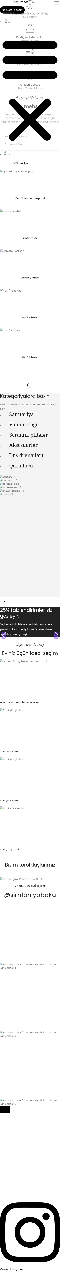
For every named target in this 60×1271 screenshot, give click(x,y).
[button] (30, 90)
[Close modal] (5, 1109)
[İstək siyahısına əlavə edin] (43, 664)
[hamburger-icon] (56, 2)
